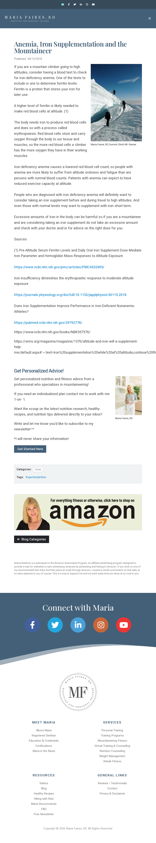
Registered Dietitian (44, 735)
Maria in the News (44, 751)
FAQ (43, 809)
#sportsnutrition (35, 477)
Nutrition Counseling (112, 751)
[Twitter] (75, 4)
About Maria (44, 730)
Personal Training (112, 730)
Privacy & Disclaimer (112, 793)
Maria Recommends (44, 804)
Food (38, 469)
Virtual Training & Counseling (112, 746)
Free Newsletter (44, 814)
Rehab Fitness (112, 761)
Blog (44, 788)
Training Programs (112, 735)
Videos (43, 783)
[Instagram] (87, 4)
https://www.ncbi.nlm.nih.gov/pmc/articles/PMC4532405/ (59, 267)
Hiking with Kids (44, 798)
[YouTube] (93, 4)
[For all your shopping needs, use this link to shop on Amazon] (78, 511)
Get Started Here (30, 449)
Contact (112, 788)
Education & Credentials (44, 740)
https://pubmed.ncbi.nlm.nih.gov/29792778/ (48, 323)
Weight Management (112, 756)
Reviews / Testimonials (112, 783)
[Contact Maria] (62, 4)
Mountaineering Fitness (112, 740)
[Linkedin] (81, 4)
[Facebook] (69, 4)
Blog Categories (33, 539)
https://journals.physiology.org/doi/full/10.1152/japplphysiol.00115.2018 (70, 295)
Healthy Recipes (44, 793)
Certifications (43, 746)
